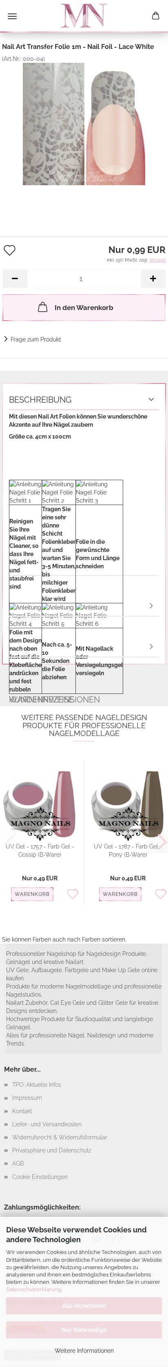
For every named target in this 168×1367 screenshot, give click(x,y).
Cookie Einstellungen (40, 1177)
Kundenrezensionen (84, 647)
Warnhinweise (84, 606)
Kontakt (22, 1111)
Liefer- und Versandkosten (47, 1124)
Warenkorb (32, 894)
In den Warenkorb (84, 308)
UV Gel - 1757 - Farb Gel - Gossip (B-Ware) (40, 850)
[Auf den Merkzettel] (75, 895)
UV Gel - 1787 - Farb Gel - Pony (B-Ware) (128, 850)
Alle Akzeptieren (84, 1306)
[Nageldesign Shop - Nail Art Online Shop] (84, 16)
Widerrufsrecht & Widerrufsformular (59, 1137)
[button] (14, 279)
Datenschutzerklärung (33, 1289)
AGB (18, 1163)
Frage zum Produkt (36, 339)
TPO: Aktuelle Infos (36, 1084)
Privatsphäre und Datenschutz (51, 1150)
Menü (12, 16)
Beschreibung (40, 400)
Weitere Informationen (84, 1350)
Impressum (27, 1097)
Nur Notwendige (84, 1330)
